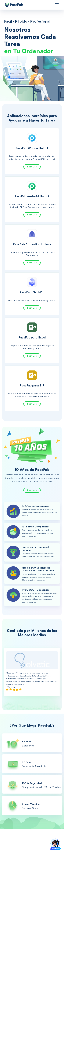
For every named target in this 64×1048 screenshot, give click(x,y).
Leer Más (32, 166)
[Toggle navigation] (57, 5)
